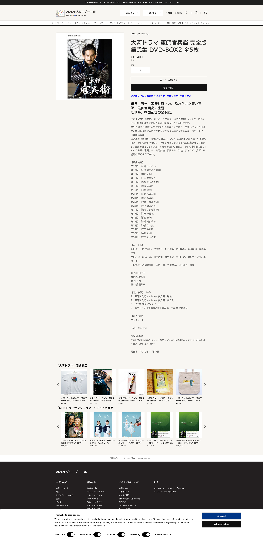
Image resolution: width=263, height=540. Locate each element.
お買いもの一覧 (62, 488)
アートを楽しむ (92, 498)
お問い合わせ (144, 458)
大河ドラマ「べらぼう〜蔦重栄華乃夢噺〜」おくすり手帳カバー (160, 399)
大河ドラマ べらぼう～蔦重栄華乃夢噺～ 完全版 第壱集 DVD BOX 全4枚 (102, 399)
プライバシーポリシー (127, 505)
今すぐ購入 (168, 87)
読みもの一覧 (92, 488)
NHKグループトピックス (96, 491)
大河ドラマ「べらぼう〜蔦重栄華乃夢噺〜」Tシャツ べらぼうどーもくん (74, 399)
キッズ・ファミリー (94, 505)
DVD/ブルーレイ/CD (64, 495)
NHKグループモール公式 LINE (166, 491)
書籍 (58, 498)
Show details (161, 534)
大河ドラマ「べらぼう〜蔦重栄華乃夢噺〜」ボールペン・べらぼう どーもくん (131, 399)
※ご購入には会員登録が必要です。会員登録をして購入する (161, 96)
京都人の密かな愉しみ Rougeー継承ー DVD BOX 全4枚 (188, 441)
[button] (130, 13)
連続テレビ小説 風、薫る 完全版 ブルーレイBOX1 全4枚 (131, 441)
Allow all (221, 516)
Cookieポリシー (125, 508)
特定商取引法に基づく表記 (129, 498)
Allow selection (221, 524)
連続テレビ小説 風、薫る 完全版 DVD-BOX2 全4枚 (102, 441)
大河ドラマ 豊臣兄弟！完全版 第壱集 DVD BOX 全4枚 (73, 441)
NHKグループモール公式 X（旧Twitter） (170, 488)
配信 (58, 491)
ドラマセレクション (94, 495)
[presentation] (58, 384)
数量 (133, 65)
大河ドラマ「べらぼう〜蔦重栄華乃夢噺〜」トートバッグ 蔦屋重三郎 (189, 399)
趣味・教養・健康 (93, 508)
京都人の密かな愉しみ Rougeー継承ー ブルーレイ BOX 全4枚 (160, 441)
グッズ (58, 502)
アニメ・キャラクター (95, 502)
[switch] (97, 534)
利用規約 (122, 502)
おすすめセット (62, 505)
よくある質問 (129, 458)
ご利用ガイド (115, 458)
